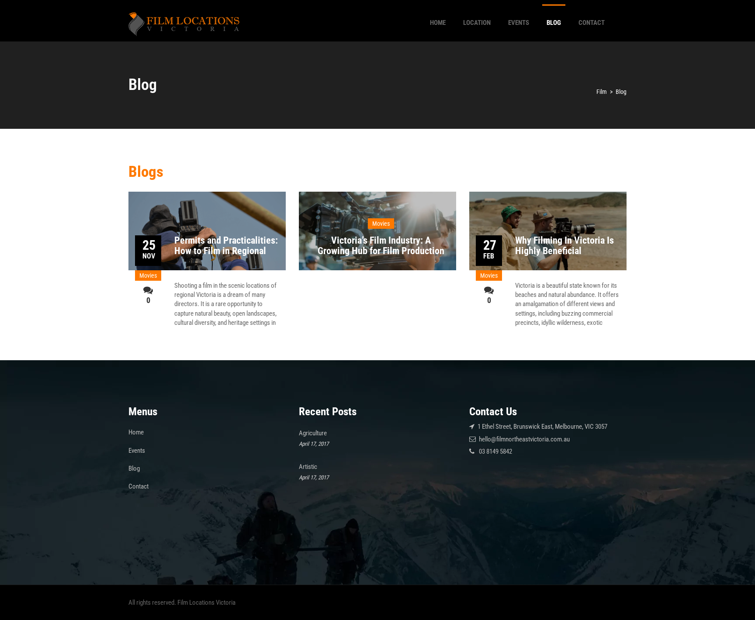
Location (477, 23)
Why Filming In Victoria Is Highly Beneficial (564, 245)
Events (518, 23)
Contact (591, 23)
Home (438, 23)
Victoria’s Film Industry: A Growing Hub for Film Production (381, 245)
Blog (554, 23)
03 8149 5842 (495, 451)
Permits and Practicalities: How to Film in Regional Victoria (226, 251)
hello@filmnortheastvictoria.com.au (524, 439)
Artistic (308, 467)
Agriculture (313, 433)
